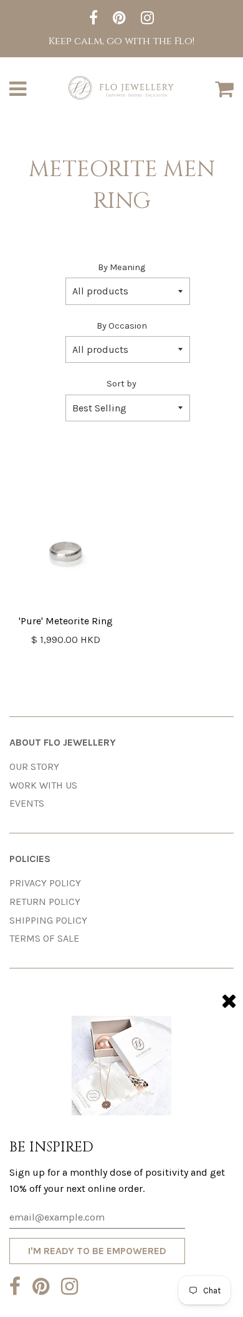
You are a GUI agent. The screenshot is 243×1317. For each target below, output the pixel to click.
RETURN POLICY (44, 901)
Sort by (121, 383)
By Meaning (121, 267)
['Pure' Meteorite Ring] (65, 554)
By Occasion (122, 326)
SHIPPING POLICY (48, 920)
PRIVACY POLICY (45, 883)
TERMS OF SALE (44, 938)
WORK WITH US (43, 785)
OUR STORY (34, 766)
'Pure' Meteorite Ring (66, 621)
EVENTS (26, 803)
